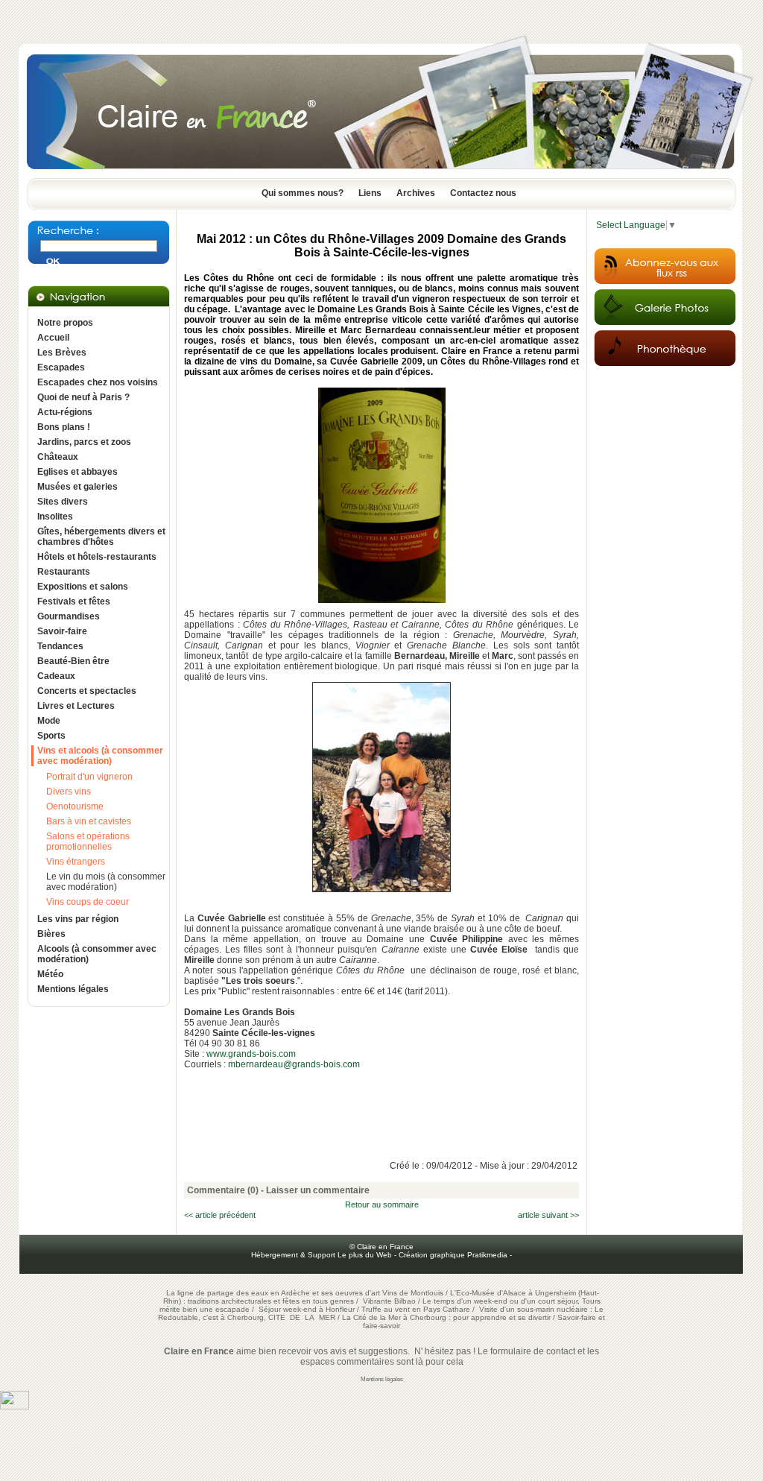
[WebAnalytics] (14, 1406)
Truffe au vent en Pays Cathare (415, 1309)
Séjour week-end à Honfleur (307, 1309)
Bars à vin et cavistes (88, 821)
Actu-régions (64, 412)
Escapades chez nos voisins (97, 382)
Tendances (60, 646)
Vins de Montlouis (412, 1293)
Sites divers (62, 501)
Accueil (53, 337)
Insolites (55, 516)
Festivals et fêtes (73, 601)
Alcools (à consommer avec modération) (96, 954)
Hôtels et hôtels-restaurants (96, 557)
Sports (51, 735)
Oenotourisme (75, 806)
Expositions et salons (82, 586)
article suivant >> (548, 1214)
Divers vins (68, 791)
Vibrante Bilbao (390, 1301)
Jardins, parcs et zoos (84, 442)
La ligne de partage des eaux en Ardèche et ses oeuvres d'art (273, 1293)
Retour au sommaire (382, 1204)
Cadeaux (56, 676)
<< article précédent (220, 1214)
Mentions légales (73, 989)
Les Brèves (61, 352)
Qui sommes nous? (302, 193)
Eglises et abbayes (77, 472)
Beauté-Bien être (73, 661)
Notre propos (65, 323)
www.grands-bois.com (251, 1054)
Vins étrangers (75, 861)
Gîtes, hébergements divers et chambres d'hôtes (101, 536)
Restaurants (63, 571)
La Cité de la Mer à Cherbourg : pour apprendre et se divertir (446, 1317)
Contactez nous (483, 193)
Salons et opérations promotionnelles (88, 841)
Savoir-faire (62, 631)
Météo (50, 974)
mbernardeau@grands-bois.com (294, 1064)
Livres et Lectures (76, 706)
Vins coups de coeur (87, 902)
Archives (415, 193)
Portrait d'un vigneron (89, 776)
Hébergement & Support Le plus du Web (322, 1255)
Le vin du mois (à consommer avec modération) (105, 881)
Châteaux (57, 457)
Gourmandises (68, 616)
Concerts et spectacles (86, 691)
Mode (48, 721)
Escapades (61, 367)
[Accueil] (381, 173)
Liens (370, 193)
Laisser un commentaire (318, 1190)
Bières (51, 934)
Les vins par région (77, 919)
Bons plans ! (63, 427)
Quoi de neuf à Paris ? (83, 397)
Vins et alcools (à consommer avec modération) (100, 755)
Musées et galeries (77, 486)
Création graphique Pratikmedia (453, 1255)
